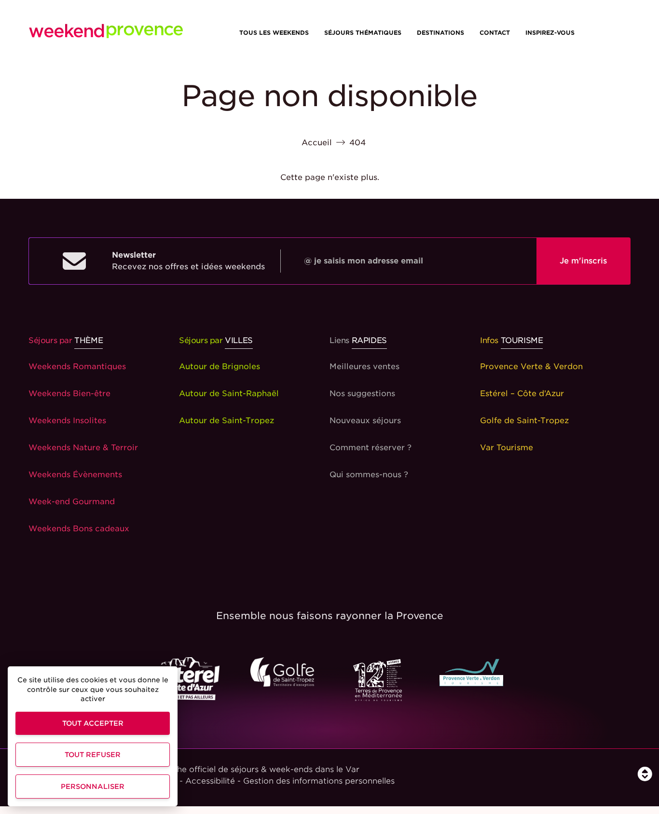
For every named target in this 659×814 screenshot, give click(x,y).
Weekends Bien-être (69, 393)
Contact (495, 32)
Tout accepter (93, 723)
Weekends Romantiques (77, 366)
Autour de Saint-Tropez (226, 420)
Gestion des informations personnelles (319, 781)
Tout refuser (93, 755)
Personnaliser (92, 786)
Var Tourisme (506, 447)
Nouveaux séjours (365, 420)
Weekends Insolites (67, 420)
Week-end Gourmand (71, 501)
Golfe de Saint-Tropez (524, 420)
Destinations (440, 32)
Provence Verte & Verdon (531, 366)
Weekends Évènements (75, 474)
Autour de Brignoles (219, 366)
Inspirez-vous (550, 32)
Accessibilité (210, 781)
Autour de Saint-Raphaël (229, 393)
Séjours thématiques (362, 32)
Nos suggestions (362, 393)
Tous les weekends (274, 32)
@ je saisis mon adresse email (363, 260)
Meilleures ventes (364, 366)
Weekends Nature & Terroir (83, 447)
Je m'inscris (583, 260)
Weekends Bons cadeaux (78, 528)
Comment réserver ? (371, 447)
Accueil (317, 142)
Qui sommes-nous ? (369, 474)
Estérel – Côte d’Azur (522, 393)
